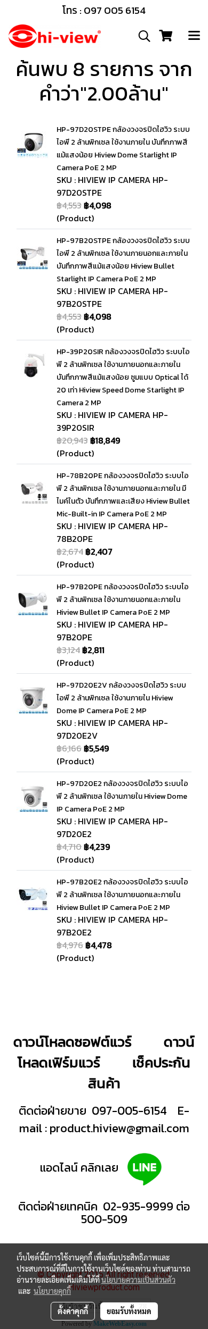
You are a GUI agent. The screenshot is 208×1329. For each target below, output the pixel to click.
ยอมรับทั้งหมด (129, 1311)
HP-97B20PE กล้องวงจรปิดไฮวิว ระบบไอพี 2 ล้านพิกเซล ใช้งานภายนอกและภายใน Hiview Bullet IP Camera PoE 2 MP (123, 599)
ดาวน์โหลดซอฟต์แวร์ (72, 1041)
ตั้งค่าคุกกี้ (73, 1311)
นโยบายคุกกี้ (52, 1290)
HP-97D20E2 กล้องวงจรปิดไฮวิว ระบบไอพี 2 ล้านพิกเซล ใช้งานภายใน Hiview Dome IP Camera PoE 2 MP (122, 796)
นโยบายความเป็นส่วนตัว (138, 1279)
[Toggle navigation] (194, 36)
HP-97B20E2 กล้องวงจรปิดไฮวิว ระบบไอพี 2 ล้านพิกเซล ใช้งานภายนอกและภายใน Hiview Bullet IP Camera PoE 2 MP (122, 894)
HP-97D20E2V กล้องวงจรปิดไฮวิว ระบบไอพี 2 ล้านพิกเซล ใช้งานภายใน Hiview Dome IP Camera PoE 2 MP (121, 698)
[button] (140, 36)
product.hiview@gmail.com (119, 1128)
